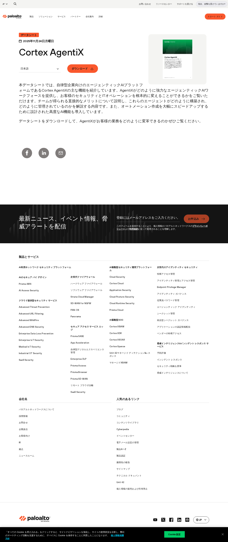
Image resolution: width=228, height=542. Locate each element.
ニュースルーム (26, 455)
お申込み (193, 218)
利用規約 (134, 229)
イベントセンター (125, 436)
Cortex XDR (115, 333)
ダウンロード (80, 68)
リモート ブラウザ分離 (82, 385)
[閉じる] (222, 534)
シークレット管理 (166, 313)
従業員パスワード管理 (168, 300)
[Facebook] (27, 153)
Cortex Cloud (116, 283)
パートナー (76, 16)
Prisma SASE (77, 336)
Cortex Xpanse (117, 346)
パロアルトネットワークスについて (36, 409)
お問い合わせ (145, 4)
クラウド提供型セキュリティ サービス (38, 300)
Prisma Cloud (116, 310)
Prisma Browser (79, 372)
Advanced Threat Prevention (34, 307)
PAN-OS (75, 310)
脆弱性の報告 (123, 462)
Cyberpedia (123, 429)
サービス (62, 16)
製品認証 (121, 455)
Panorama (76, 316)
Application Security (120, 290)
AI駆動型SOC (116, 320)
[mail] (60, 153)
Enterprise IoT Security (31, 340)
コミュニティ (123, 416)
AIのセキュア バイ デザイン (33, 277)
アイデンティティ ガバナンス (171, 294)
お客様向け (24, 436)
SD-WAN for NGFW (81, 303)
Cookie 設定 (174, 534)
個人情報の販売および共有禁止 (132, 489)
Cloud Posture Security (121, 297)
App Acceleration (80, 343)
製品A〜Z (121, 449)
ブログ (120, 409)
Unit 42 (120, 482)
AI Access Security (29, 290)
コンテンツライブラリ (128, 422)
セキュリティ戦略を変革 (169, 366)
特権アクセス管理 (166, 274)
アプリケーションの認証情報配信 (173, 327)
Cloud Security (117, 277)
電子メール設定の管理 (128, 442)
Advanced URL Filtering (31, 313)
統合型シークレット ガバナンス (173, 320)
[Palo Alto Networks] (12, 16)
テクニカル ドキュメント (129, 475)
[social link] (155, 520)
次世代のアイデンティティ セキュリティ (177, 267)
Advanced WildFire (29, 320)
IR (20, 442)
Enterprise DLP (78, 359)
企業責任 (23, 429)
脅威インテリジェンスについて (172, 373)
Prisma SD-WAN (79, 379)
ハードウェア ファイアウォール (86, 283)
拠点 (21, 449)
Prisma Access (78, 365)
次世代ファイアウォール (83, 277)
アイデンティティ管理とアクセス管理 (176, 280)
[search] (15, 4)
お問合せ (23, 422)
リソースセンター (164, 4)
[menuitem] (15, 16)
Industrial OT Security (30, 353)
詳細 (101, 16)
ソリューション (46, 16)
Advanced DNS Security (31, 327)
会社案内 (90, 16)
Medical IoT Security (30, 347)
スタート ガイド (215, 16)
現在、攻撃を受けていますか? (211, 4)
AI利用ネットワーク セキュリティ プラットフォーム (45, 267)
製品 (32, 16)
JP (4, 4)
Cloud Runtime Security (121, 303)
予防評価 (161, 353)
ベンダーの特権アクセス (169, 333)
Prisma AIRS (25, 284)
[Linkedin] (43, 153)
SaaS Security (26, 360)
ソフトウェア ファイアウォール (86, 290)
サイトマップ (123, 469)
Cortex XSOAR (117, 339)
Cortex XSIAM (116, 326)
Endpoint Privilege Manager (171, 287)
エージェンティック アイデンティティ (176, 307)
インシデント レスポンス (169, 359)
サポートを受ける (185, 4)
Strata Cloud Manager (82, 297)
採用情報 (23, 416)
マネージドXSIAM (118, 362)
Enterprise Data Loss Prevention (36, 333)
